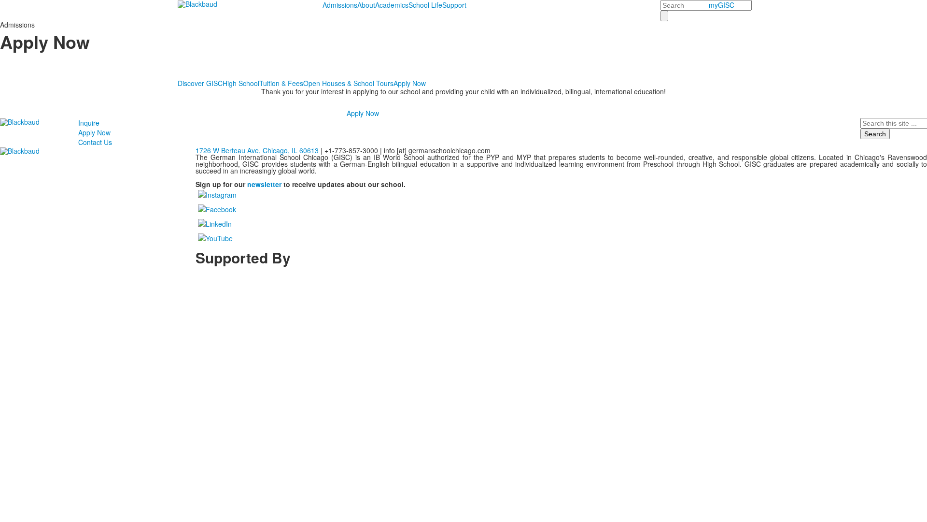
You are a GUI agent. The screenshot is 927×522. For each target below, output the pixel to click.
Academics (391, 5)
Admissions (340, 5)
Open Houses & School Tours (348, 83)
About (366, 5)
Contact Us (95, 142)
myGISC (721, 5)
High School (241, 83)
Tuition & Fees (281, 83)
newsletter (264, 184)
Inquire (88, 123)
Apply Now (409, 83)
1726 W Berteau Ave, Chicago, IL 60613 (257, 150)
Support (454, 5)
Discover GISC (200, 83)
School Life (425, 5)
